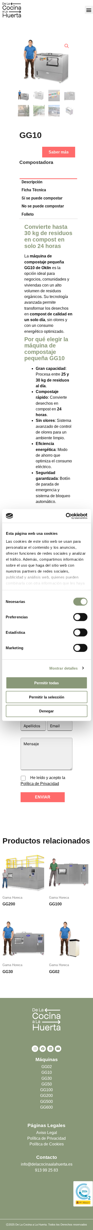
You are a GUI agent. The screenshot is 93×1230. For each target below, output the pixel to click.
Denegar (46, 711)
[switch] (80, 617)
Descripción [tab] (32, 182)
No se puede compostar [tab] (43, 206)
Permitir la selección (46, 697)
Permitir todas (46, 683)
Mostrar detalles (63, 668)
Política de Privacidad (40, 784)
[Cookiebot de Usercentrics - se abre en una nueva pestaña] (66, 516)
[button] (89, 10)
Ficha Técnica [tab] (34, 190)
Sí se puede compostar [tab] (42, 198)
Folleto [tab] (28, 214)
